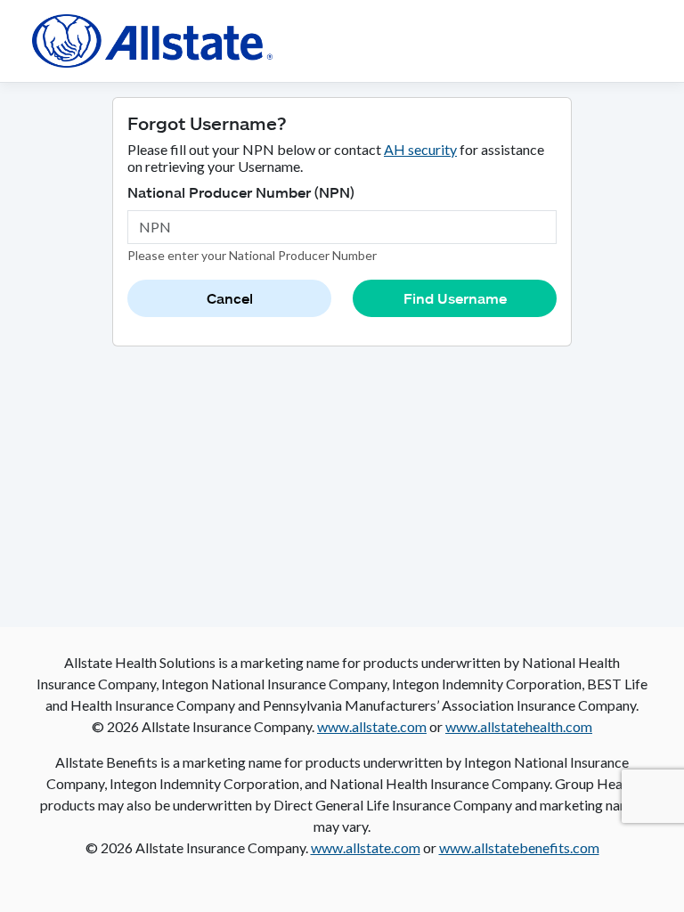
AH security (420, 149)
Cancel (230, 297)
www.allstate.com (372, 726)
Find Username (455, 297)
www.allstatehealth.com (518, 726)
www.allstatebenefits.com (519, 847)
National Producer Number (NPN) (240, 191)
